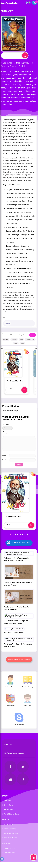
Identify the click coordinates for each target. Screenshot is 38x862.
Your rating (5, 424)
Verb (21, 339)
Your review (4, 432)
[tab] (10, 534)
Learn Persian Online (9, 3)
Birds (22, 343)
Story (8, 323)
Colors (15, 343)
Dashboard (8, 800)
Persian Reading (10, 829)
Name (4, 455)
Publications (8, 824)
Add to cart (24, 55)
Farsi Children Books (11, 814)
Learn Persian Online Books (20, 543)
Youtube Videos (9, 853)
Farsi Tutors (8, 809)
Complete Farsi (30, 339)
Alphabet (5, 339)
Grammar (14, 339)
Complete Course (10, 838)
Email (4, 460)
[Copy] (4, 317)
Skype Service (9, 848)
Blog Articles (8, 805)
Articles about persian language (19, 659)
